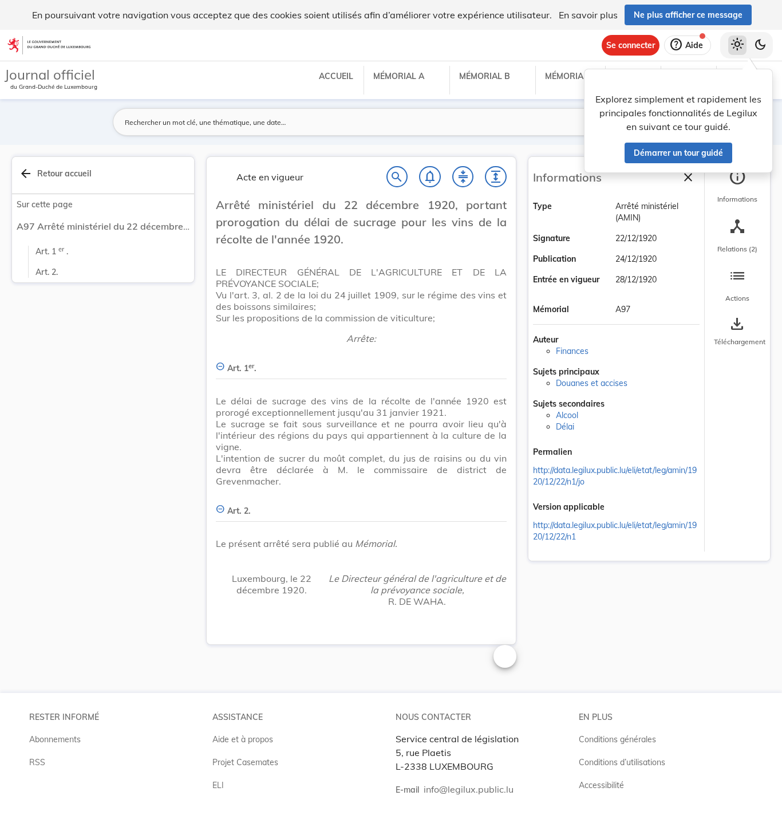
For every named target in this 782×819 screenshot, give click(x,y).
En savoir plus (588, 15)
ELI (218, 785)
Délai (565, 427)
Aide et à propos (242, 739)
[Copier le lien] (587, 453)
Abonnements (55, 739)
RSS (37, 762)
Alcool (567, 415)
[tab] (737, 186)
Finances (572, 351)
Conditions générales (617, 739)
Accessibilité (601, 785)
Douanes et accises (591, 383)
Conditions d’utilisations (622, 762)
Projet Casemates (245, 762)
